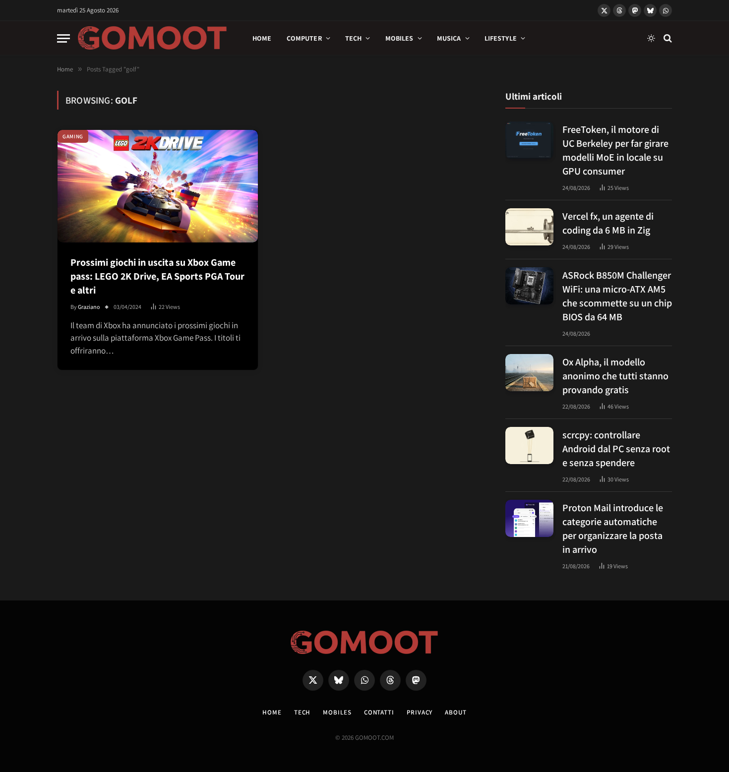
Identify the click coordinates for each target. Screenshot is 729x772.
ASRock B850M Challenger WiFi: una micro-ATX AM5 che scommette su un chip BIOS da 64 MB (617, 296)
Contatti (379, 712)
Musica (449, 38)
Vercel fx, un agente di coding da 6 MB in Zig (608, 223)
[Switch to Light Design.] (651, 38)
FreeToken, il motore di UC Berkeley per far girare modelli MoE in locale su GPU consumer (615, 150)
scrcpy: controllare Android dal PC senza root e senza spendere (616, 448)
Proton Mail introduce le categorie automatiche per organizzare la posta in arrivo (612, 528)
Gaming (72, 136)
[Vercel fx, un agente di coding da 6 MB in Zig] (529, 226)
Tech (353, 38)
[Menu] (63, 38)
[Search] (667, 38)
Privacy (419, 712)
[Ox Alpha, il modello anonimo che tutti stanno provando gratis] (529, 372)
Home (262, 38)
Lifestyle (501, 38)
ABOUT (456, 712)
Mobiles (399, 38)
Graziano (89, 306)
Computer (304, 38)
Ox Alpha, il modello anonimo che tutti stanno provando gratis (615, 376)
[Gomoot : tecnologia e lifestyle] (152, 38)
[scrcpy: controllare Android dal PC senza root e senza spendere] (529, 445)
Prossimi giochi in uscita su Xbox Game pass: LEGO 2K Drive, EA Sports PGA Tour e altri (157, 276)
